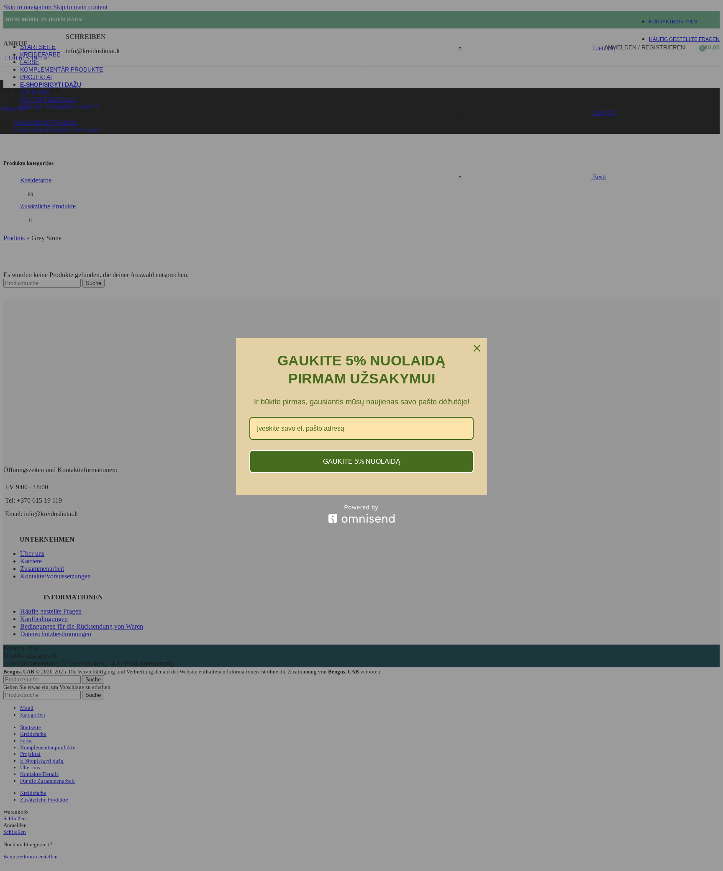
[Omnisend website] (361, 514)
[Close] (477, 348)
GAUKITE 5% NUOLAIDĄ (361, 461)
